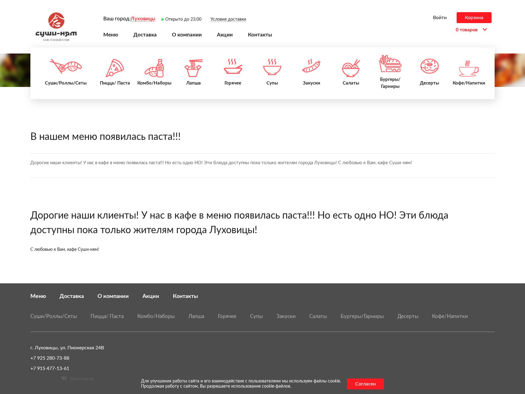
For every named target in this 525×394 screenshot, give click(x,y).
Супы (256, 316)
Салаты (318, 316)
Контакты (185, 296)
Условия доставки (228, 19)
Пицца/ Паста (107, 316)
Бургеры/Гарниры (362, 316)
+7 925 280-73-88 (49, 358)
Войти (440, 17)
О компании (113, 296)
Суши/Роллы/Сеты (53, 316)
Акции (150, 296)
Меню (38, 296)
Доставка (72, 296)
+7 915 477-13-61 (49, 368)
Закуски (286, 316)
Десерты (407, 316)
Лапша (196, 316)
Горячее (227, 316)
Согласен (365, 384)
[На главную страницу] (56, 26)
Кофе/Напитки (450, 316)
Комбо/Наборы (156, 316)
